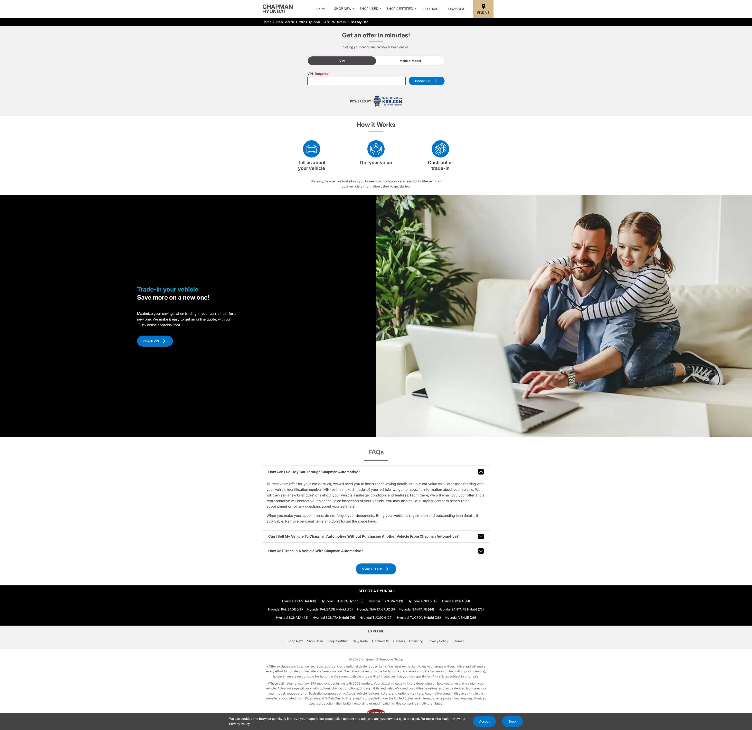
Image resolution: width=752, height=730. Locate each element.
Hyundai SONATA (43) (292, 618)
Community (380, 641)
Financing (456, 9)
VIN (342, 61)
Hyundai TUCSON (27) (376, 618)
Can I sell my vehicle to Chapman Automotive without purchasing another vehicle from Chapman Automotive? (363, 536)
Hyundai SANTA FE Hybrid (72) (461, 609)
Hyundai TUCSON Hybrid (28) (419, 618)
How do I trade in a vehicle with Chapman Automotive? (315, 551)
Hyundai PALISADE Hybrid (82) (330, 609)
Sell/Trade (430, 9)
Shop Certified (400, 8)
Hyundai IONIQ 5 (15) (423, 601)
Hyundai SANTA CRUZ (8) (376, 609)
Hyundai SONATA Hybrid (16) (334, 618)
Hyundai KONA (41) (456, 601)
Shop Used (369, 8)
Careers (399, 641)
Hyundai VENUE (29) (460, 618)
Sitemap (459, 641)
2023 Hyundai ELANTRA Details (322, 22)
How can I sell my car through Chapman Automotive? (314, 472)
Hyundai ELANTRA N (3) (385, 601)
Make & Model (410, 61)
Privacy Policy (438, 641)
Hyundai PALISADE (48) (285, 609)
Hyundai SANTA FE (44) (416, 609)
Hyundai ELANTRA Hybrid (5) (342, 601)
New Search (285, 22)
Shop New (342, 8)
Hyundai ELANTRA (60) (299, 601)
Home (321, 9)
